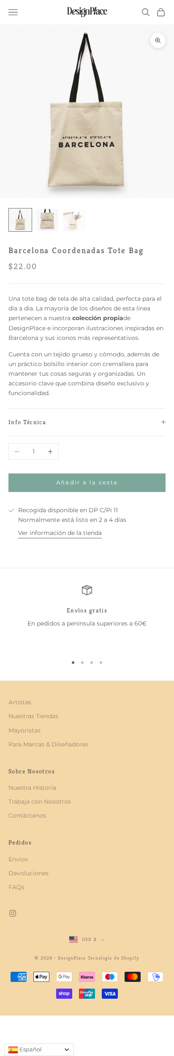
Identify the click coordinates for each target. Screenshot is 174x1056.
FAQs (16, 887)
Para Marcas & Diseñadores (48, 744)
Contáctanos (27, 815)
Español (30, 1049)
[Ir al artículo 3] (74, 220)
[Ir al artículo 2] (47, 220)
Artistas (19, 702)
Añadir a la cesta (87, 482)
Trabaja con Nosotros (39, 801)
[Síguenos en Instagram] (12, 913)
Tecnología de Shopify (113, 958)
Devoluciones (28, 873)
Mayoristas (24, 730)
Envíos (18, 859)
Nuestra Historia (32, 787)
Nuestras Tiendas (33, 716)
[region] (87, 616)
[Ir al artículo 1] (20, 220)
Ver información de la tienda (60, 533)
